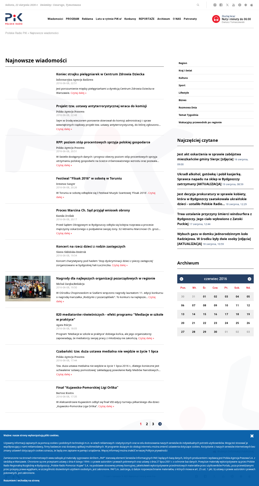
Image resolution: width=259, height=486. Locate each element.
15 (204, 314)
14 (193, 314)
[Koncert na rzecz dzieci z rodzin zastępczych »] (28, 255)
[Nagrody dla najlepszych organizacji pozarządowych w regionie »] (28, 289)
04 (237, 296)
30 (182, 296)
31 (193, 296)
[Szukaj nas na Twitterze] (227, 5)
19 (248, 314)
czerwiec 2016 (215, 279)
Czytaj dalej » (78, 93)
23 (215, 323)
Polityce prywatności (156, 450)
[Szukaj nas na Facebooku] (221, 5)
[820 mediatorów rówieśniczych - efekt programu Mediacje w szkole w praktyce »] (28, 326)
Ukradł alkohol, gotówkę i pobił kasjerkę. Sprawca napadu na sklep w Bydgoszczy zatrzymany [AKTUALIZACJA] (210, 179)
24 (226, 323)
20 (182, 323)
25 (237, 323)
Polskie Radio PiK (16, 33)
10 (226, 305)
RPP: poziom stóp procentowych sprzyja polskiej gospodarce (103, 142)
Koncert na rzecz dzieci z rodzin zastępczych (90, 246)
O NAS (177, 18)
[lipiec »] (249, 279)
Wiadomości (55, 18)
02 (215, 296)
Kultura (183, 78)
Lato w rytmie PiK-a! (109, 18)
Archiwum (163, 18)
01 (204, 296)
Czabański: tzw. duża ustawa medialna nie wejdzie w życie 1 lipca (107, 351)
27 (182, 331)
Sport (182, 85)
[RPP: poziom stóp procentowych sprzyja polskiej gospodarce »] (28, 153)
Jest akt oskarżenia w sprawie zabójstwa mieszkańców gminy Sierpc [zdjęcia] (212, 159)
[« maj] (181, 279)
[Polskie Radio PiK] (13, 19)
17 (226, 314)
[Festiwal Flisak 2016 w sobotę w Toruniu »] (28, 187)
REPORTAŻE (147, 18)
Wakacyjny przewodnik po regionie (200, 122)
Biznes (182, 100)
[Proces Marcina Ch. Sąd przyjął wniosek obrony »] (28, 221)
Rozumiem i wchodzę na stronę (21, 480)
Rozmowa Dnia (188, 107)
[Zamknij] (251, 436)
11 (237, 305)
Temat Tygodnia (188, 115)
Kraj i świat (185, 70)
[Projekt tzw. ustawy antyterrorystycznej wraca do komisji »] (28, 117)
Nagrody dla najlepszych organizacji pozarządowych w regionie (105, 278)
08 (204, 305)
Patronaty (190, 18)
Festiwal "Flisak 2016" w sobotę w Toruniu (89, 178)
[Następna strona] (160, 424)
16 (215, 314)
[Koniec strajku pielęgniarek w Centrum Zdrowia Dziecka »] (28, 83)
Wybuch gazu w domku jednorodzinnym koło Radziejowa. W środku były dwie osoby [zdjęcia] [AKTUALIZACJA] (214, 239)
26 (248, 323)
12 (248, 305)
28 (193, 331)
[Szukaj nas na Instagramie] (215, 5)
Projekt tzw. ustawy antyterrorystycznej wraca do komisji (101, 106)
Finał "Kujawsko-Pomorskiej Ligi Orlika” (87, 387)
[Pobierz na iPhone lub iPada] (251, 5)
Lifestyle (184, 92)
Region (183, 63)
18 (237, 314)
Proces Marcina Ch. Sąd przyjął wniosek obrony (93, 210)
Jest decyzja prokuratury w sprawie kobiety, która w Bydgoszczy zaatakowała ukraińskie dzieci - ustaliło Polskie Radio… (212, 199)
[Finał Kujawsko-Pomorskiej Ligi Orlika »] (28, 396)
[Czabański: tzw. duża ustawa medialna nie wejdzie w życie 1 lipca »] (28, 362)
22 (204, 323)
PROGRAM (72, 18)
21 (193, 323)
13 (182, 314)
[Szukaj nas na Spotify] (239, 5)
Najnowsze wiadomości (44, 33)
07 (193, 305)
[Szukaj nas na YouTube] (233, 5)
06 (182, 305)
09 (215, 305)
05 (248, 296)
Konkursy (130, 18)
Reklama (87, 18)
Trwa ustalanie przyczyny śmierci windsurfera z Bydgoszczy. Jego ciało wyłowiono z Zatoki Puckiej (214, 219)
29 (204, 331)
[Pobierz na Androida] (245, 5)
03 (226, 296)
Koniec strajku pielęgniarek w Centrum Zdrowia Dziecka (100, 74)
